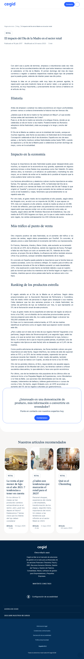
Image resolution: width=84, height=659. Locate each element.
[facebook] (52, 588)
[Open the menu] (77, 4)
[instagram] (42, 588)
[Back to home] (9, 4)
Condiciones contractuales (42, 631)
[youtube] (37, 588)
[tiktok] (47, 588)
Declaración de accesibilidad (42, 635)
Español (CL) (43, 646)
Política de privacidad (42, 640)
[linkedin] (31, 588)
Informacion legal (42, 626)
